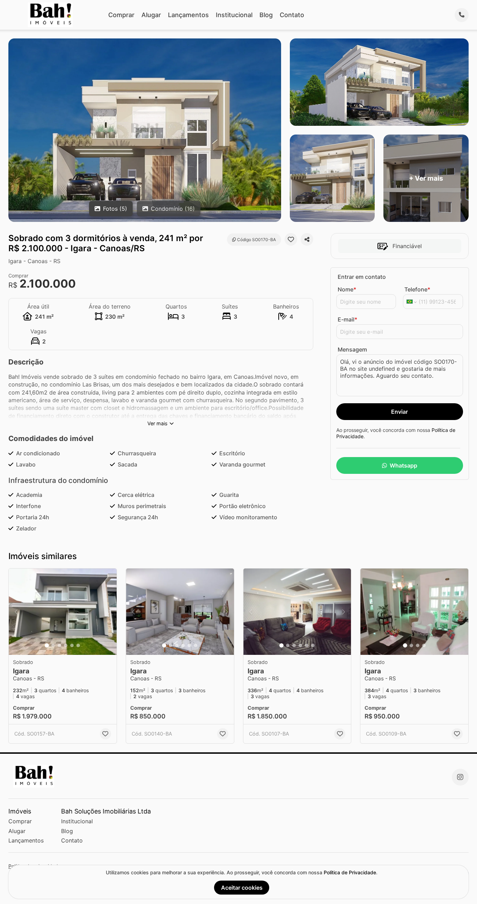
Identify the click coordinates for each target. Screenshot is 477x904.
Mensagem (352, 349)
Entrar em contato (362, 276)
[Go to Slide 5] (72, 645)
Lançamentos (188, 15)
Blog (266, 15)
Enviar (399, 411)
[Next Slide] (109, 612)
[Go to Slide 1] (47, 645)
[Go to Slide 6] (78, 645)
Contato (292, 15)
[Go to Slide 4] (65, 645)
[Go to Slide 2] (53, 645)
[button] (63, 612)
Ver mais (157, 423)
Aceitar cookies (242, 887)
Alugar (151, 15)
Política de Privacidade (350, 872)
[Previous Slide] (16, 612)
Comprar (121, 15)
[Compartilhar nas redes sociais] (307, 239)
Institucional (234, 15)
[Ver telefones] (462, 15)
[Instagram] (460, 777)
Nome (347, 289)
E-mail (347, 319)
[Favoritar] (291, 239)
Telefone (417, 289)
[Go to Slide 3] (59, 645)
